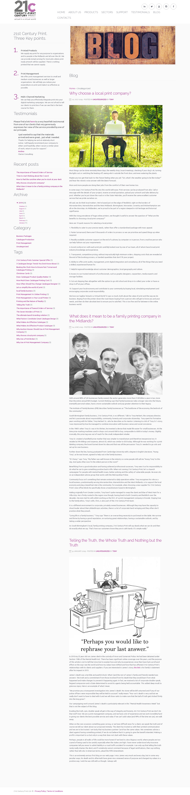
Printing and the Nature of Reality (29, 301)
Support (122, 12)
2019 (21, 203)
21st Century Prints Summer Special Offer (33, 260)
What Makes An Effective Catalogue (30, 322)
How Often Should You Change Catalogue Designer (37, 284)
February (22, 220)
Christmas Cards (23, 273)
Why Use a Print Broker (25, 339)
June (20, 213)
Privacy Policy (40, 791)
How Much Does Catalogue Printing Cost (32, 280)
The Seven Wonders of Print (27, 312)
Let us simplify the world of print (29, 287)
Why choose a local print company (30, 335)
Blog (156, 12)
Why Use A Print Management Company (32, 342)
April (21, 216)
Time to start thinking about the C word (32, 176)
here (32, 121)
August (21, 208)
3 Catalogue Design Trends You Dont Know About (36, 264)
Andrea (21, 151)
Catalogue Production (25, 239)
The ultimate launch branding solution (31, 315)
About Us (74, 12)
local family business (24, 291)
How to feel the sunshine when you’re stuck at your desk (39, 179)
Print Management (23, 243)
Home (61, 12)
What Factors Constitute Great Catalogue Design (36, 319)
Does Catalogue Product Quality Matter (32, 277)
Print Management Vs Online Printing (31, 294)
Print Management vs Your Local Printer (32, 298)
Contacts (64, 17)
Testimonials (140, 12)
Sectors (107, 12)
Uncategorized (22, 246)
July (20, 211)
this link (137, 667)
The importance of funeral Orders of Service (34, 172)
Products (91, 12)
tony (111, 99)
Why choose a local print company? (30, 183)
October (22, 206)
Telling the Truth (23, 305)
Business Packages (24, 236)
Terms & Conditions (55, 791)
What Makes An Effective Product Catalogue (34, 326)
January (21, 223)
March (21, 218)
